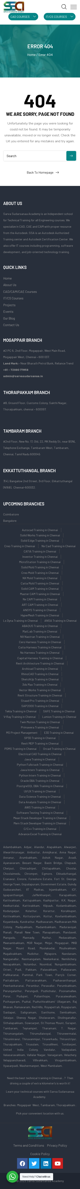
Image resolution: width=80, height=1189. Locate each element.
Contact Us (11, 325)
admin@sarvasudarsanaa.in (23, 376)
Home (31, 55)
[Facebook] (22, 1163)
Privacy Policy (57, 1145)
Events (8, 311)
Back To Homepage (40, 172)
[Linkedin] (46, 1163)
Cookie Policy (40, 1154)
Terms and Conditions (28, 1145)
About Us (9, 285)
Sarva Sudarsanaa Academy (45, 1181)
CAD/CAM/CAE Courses (20, 291)
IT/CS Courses (13, 298)
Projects (9, 305)
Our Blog (9, 318)
